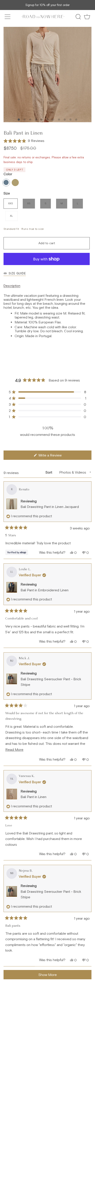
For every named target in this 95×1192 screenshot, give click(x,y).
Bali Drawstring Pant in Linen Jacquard (50, 507)
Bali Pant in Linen (33, 797)
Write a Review (56, 456)
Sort (49, 472)
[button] (24, 141)
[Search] (78, 16)
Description (12, 285)
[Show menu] (8, 16)
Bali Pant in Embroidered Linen (44, 590)
